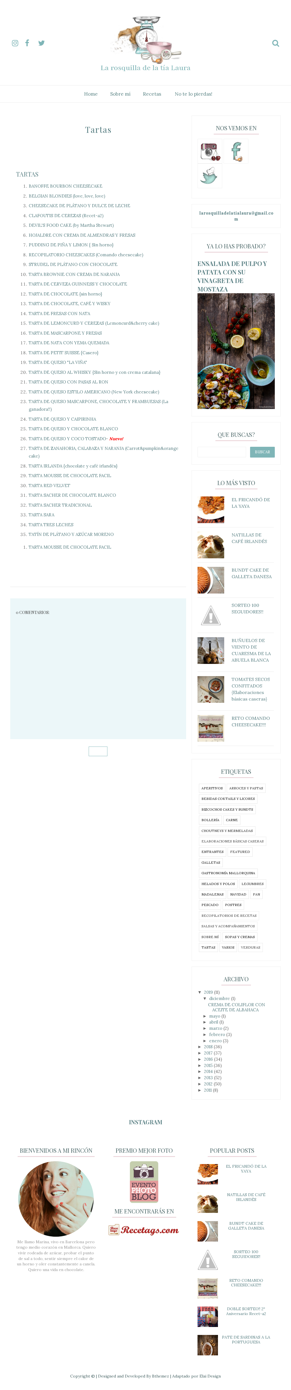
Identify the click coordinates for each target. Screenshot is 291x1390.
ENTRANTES (212, 852)
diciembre (220, 998)
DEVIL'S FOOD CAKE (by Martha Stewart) (71, 225)
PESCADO (210, 905)
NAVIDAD (238, 894)
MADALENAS (212, 894)
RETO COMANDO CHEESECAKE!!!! (246, 1283)
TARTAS (208, 947)
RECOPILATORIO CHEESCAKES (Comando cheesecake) (86, 254)
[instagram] (18, 43)
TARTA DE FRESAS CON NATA (59, 313)
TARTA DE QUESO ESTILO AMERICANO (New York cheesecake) (94, 392)
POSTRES (233, 905)
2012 (209, 1084)
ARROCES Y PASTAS (246, 788)
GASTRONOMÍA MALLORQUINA (228, 873)
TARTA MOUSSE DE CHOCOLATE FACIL (70, 475)
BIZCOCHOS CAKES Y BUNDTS (227, 809)
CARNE (232, 820)
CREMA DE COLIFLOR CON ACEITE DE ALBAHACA (236, 1007)
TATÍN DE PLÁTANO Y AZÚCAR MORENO (71, 534)
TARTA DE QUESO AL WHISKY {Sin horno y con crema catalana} (94, 372)
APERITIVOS (212, 788)
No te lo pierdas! (193, 94)
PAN (256, 894)
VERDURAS (250, 947)
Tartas (27, 174)
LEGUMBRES (253, 884)
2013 (209, 1077)
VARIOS (228, 947)
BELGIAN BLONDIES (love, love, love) (67, 196)
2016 (209, 1059)
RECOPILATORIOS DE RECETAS (229, 915)
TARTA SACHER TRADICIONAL (60, 505)
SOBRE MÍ (210, 937)
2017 (209, 1053)
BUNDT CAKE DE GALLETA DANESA (246, 1226)
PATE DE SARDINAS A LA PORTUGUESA (246, 1340)
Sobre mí (120, 94)
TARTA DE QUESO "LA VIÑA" (58, 362)
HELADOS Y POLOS (218, 884)
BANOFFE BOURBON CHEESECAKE (65, 186)
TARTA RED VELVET (49, 485)
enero (216, 1040)
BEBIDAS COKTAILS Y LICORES (228, 798)
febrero (217, 1034)
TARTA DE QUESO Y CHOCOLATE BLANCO (73, 428)
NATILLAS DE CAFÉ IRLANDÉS (246, 1197)
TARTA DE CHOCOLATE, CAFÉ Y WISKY (70, 303)
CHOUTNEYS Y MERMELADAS (227, 831)
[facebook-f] (31, 43)
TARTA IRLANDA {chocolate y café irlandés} (73, 466)
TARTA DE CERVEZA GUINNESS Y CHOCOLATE (78, 284)
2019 (209, 992)
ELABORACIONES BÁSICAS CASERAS (232, 841)
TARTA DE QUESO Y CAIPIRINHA (62, 419)
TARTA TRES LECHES (51, 524)
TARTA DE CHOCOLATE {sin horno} (65, 294)
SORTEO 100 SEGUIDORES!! (246, 1254)
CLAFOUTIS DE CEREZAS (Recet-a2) (66, 215)
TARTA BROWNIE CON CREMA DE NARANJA (74, 274)
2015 (209, 1065)
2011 (208, 1090)
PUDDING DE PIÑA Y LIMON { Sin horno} (71, 245)
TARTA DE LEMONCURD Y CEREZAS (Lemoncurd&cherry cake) (94, 323)
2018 (209, 1046)
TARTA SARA (41, 514)
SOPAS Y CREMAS (240, 937)
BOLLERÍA (210, 820)
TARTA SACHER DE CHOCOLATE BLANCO (72, 495)
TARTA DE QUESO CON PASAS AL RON (68, 382)
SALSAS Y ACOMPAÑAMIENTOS (228, 926)
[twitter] (44, 43)
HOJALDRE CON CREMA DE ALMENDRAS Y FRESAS (82, 235)
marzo (216, 1028)
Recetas (152, 94)
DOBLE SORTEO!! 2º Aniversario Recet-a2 (246, 1311)
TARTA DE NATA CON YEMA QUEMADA (69, 342)
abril (214, 1022)
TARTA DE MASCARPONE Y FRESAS (65, 333)
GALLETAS (210, 862)
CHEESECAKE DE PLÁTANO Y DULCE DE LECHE (79, 205)
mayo (215, 1016)
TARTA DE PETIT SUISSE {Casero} (63, 352)
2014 (209, 1071)
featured (240, 852)
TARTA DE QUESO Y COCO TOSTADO (67, 438)
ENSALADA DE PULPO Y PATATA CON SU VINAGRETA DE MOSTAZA (232, 276)
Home (91, 94)
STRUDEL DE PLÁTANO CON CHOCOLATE (73, 264)
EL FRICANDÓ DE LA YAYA (246, 1169)
